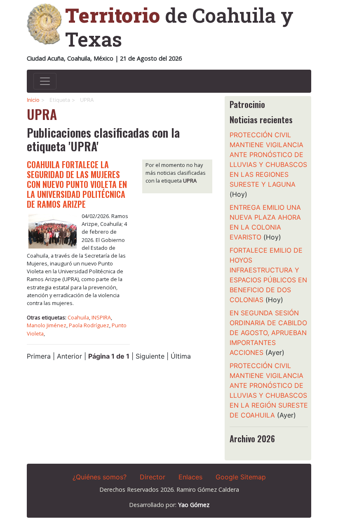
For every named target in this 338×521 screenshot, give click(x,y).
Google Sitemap (241, 477)
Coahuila (78, 317)
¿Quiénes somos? (100, 477)
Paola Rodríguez (89, 325)
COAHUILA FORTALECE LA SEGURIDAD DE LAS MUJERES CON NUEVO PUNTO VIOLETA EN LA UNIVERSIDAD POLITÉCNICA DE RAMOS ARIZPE (77, 184)
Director (152, 477)
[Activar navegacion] (44, 81)
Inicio (33, 100)
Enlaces (190, 477)
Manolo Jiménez (46, 325)
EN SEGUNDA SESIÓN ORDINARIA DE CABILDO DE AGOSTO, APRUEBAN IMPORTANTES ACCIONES (268, 333)
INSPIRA (101, 317)
